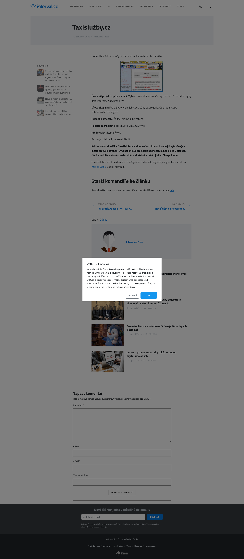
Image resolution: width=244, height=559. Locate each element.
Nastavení (132, 295)
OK (149, 295)
